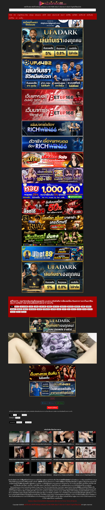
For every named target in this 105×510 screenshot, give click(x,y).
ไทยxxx (16, 306)
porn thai (90, 309)
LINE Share (60, 403)
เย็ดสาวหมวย (56, 306)
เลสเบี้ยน (21, 18)
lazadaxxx (19, 422)
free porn (13, 311)
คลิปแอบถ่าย (38, 15)
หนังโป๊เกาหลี (82, 15)
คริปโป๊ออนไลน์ (46, 309)
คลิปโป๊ (44, 15)
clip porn (24, 311)
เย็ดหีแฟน (49, 306)
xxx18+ (64, 309)
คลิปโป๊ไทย (88, 306)
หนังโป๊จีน (68, 15)
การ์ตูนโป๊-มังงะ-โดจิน (22, 15)
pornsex (79, 309)
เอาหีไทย (36, 306)
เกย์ (16, 18)
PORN (10, 15)
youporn (59, 309)
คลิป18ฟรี (39, 309)
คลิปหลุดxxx (13, 309)
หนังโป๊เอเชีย (90, 15)
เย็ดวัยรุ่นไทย (70, 306)
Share (45, 403)
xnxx (69, 309)
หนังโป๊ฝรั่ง (74, 15)
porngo (84, 309)
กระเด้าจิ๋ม (53, 309)
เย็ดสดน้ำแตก (63, 306)
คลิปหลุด (31, 15)
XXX (15, 15)
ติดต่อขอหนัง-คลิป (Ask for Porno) (56, 501)
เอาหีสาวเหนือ (43, 306)
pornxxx (73, 309)
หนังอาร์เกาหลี (55, 15)
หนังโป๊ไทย (11, 18)
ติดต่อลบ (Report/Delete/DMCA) (37, 501)
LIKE (53, 398)
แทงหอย (31, 306)
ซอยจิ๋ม (83, 306)
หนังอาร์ (62, 15)
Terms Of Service (72, 501)
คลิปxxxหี (26, 309)
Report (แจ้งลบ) (52, 407)
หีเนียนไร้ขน (77, 306)
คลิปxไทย (20, 309)
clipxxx (18, 311)
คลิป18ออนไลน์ (32, 309)
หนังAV (49, 15)
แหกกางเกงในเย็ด (23, 306)
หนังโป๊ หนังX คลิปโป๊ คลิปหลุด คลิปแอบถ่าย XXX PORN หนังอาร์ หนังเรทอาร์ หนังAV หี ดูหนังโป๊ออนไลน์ (52, 504)
